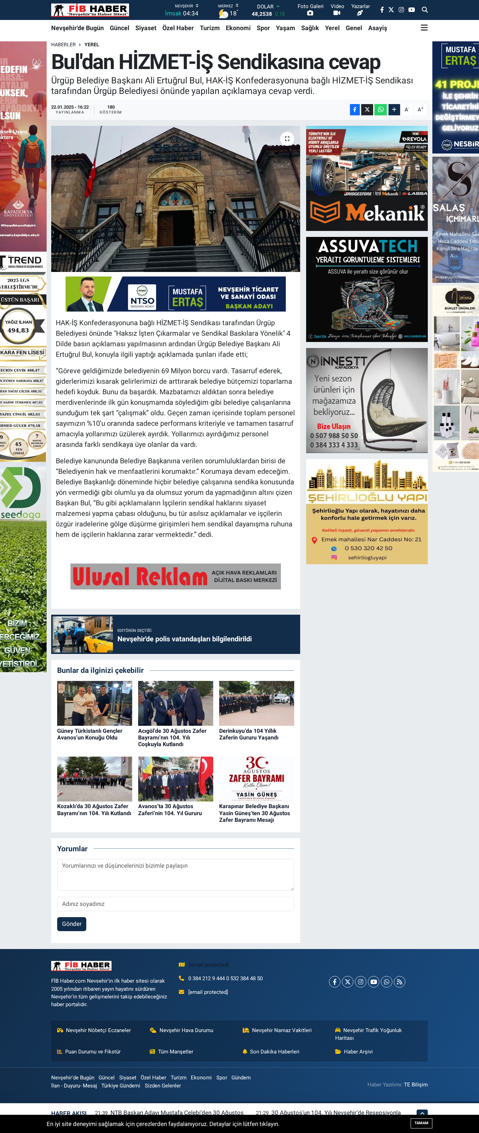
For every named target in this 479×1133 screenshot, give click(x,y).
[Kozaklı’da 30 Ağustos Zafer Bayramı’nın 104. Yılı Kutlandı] (94, 778)
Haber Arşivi (358, 1052)
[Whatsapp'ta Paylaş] (381, 110)
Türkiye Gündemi (120, 1086)
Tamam (421, 1123)
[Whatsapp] (386, 982)
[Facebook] (334, 982)
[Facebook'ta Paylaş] (355, 110)
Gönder (72, 923)
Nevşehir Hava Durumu (186, 1030)
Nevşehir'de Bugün (77, 28)
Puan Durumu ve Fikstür (93, 1052)
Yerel (332, 28)
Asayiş (377, 28)
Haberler (63, 44)
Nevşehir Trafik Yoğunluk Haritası (368, 1034)
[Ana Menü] (424, 27)
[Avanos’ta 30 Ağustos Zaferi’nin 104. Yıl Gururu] (175, 778)
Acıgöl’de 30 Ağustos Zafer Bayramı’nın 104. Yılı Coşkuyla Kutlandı (172, 738)
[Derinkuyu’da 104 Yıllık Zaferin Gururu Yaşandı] (256, 703)
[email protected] (209, 965)
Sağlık (310, 28)
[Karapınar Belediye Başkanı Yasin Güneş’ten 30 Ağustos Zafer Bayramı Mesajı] (256, 778)
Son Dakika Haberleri (274, 1052)
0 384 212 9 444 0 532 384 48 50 (225, 978)
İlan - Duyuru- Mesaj (74, 1086)
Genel (354, 28)
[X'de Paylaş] (367, 110)
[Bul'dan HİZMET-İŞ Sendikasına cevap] (176, 199)
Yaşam (285, 28)
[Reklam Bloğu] (367, 178)
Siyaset (145, 28)
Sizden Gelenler (163, 1086)
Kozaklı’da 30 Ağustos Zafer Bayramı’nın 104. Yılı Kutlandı (94, 809)
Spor (263, 28)
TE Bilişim (416, 1084)
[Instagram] (360, 982)
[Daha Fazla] (394, 110)
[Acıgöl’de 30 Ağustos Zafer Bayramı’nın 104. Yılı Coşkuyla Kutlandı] (175, 703)
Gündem (241, 1077)
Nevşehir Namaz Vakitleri (282, 1030)
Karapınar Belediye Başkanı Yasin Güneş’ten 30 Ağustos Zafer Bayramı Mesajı (254, 813)
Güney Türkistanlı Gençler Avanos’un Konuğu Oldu (89, 734)
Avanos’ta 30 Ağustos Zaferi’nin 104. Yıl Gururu (170, 809)
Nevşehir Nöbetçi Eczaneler (98, 1030)
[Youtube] (373, 982)
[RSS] (399, 982)
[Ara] (425, 10)
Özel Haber (178, 28)
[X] (347, 982)
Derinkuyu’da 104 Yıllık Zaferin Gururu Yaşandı (248, 734)
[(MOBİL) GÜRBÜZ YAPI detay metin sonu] (175, 576)
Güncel (119, 28)
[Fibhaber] (90, 10)
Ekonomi (238, 28)
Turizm (210, 28)
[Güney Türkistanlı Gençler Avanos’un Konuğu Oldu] (94, 703)
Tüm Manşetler (175, 1052)
